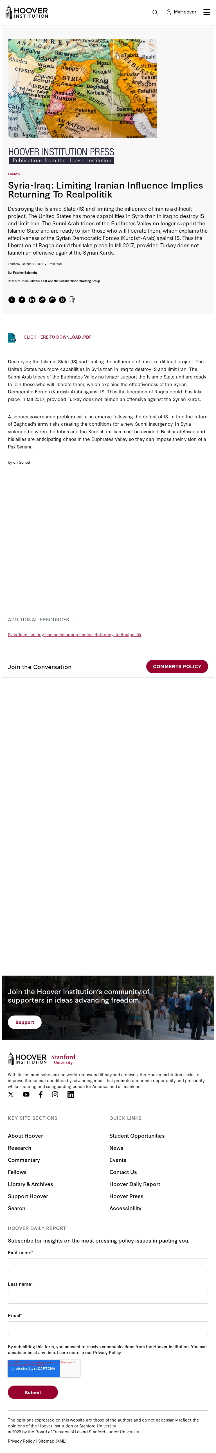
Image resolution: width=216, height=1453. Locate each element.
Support (24, 1022)
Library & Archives (30, 1183)
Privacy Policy (21, 1441)
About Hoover (25, 1135)
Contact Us (123, 1171)
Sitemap (46, 1441)
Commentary (24, 1159)
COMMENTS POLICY (177, 666)
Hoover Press (126, 1196)
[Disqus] (108, 748)
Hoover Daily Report (134, 1183)
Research (19, 1147)
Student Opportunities (137, 1135)
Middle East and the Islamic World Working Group (65, 281)
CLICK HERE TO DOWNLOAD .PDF (58, 337)
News (116, 1147)
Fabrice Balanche (25, 272)
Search (16, 1208)
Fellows (17, 1171)
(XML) (61, 1441)
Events (117, 1159)
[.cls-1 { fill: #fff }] (42, 299)
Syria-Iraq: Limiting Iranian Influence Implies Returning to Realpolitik (74, 634)
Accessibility (125, 1208)
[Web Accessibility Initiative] (27, 12)
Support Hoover (28, 1196)
